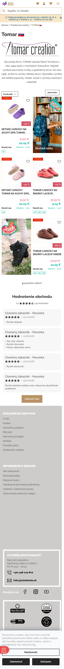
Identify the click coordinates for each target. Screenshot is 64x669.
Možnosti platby (11, 475)
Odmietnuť (16, 661)
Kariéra (6, 423)
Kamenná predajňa (13, 436)
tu (34, 644)
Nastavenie (30, 652)
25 (44, 212)
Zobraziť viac (32, 398)
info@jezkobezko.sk (24, 580)
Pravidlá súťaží (10, 445)
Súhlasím (45, 661)
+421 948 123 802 (23, 572)
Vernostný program (13, 427)
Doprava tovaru (11, 480)
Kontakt (7, 441)
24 (39, 273)
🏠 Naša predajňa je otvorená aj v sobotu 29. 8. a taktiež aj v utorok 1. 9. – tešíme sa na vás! (30, 18)
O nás (6, 418)
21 (3, 151)
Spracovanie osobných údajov (19, 493)
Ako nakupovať (11, 471)
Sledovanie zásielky (13, 449)
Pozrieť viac (7, 147)
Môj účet (7, 432)
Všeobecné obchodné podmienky (21, 484)
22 (4, 212)
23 (39, 212)
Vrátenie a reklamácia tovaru (18, 489)
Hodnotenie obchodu (32, 296)
